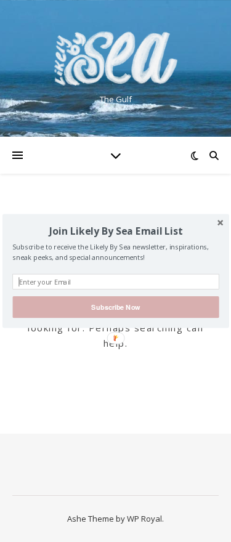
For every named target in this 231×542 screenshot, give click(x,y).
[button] (115, 231)
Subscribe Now (115, 307)
